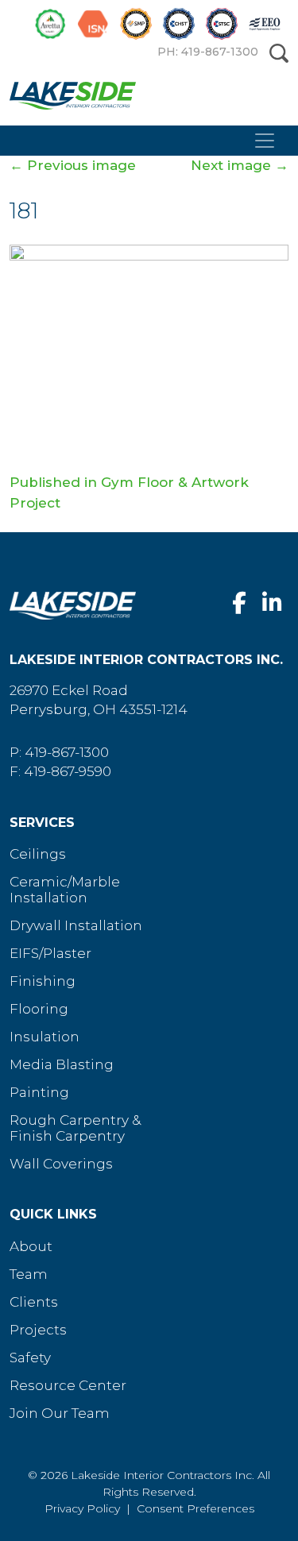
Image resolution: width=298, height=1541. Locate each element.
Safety (30, 1357)
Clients (34, 1302)
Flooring (39, 1009)
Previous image (73, 165)
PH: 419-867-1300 (207, 51)
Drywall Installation (76, 925)
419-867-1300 (67, 752)
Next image (239, 165)
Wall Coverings (61, 1164)
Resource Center (68, 1385)
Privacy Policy (82, 1508)
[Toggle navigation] (264, 141)
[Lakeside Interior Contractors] (143, 100)
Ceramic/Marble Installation (65, 890)
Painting (39, 1092)
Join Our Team (60, 1413)
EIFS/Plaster (50, 953)
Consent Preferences (195, 1508)
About (31, 1246)
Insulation (44, 1037)
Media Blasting (62, 1064)
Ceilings (38, 854)
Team (29, 1274)
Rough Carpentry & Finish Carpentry (75, 1128)
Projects (38, 1330)
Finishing (42, 981)
